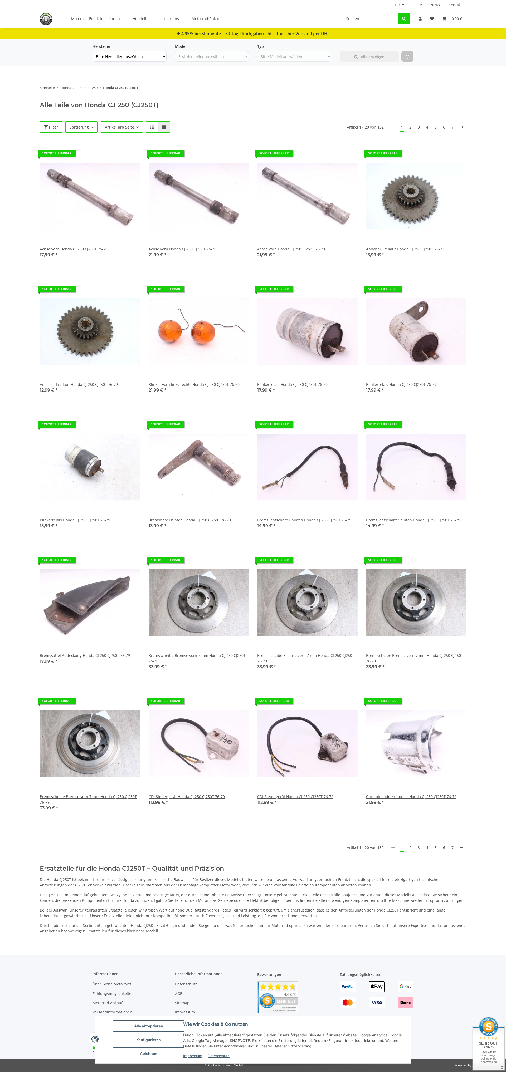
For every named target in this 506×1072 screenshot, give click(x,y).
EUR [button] (396, 4)
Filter (53, 127)
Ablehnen (148, 1053)
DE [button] (415, 4)
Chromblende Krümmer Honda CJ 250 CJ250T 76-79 (411, 796)
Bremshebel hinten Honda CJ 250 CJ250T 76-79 (190, 520)
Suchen (346, 46)
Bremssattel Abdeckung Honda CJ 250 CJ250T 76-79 (85, 655)
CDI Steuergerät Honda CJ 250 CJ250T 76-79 (187, 796)
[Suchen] (404, 18)
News (435, 4)
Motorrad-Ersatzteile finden (95, 18)
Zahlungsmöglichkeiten (113, 993)
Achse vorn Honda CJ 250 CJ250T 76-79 (74, 249)
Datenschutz (219, 1056)
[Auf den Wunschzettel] (131, 154)
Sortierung (79, 127)
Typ (260, 46)
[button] (420, 19)
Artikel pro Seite (119, 127)
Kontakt (455, 4)
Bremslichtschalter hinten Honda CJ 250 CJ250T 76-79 (304, 520)
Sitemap (182, 1002)
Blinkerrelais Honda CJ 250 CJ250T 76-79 (292, 384)
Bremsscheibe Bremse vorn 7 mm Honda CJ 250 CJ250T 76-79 (197, 658)
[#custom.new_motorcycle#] (407, 56)
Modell (181, 46)
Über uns (171, 18)
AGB (178, 993)
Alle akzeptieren (148, 1026)
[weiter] (461, 127)
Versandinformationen (112, 1011)
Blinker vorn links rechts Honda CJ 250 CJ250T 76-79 (194, 384)
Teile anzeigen (371, 56)
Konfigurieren (148, 1039)
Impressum (192, 1056)
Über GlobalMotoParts (112, 983)
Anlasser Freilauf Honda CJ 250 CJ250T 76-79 (405, 249)
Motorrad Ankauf (207, 18)
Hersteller (141, 18)
